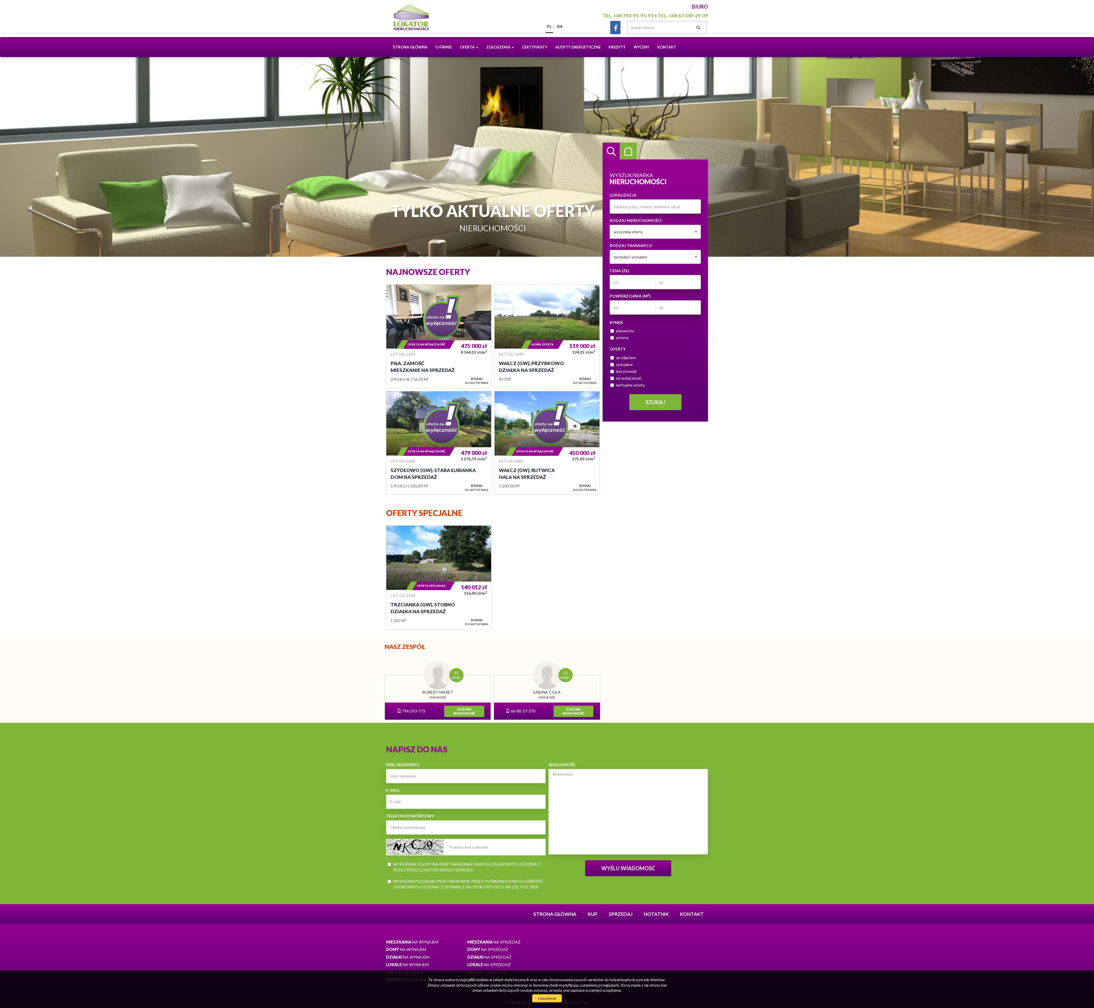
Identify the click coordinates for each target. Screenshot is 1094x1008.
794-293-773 (413, 711)
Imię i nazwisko (403, 764)
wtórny (622, 337)
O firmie (443, 47)
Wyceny (641, 47)
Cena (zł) (619, 270)
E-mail (393, 790)
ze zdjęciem (626, 357)
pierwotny (625, 330)
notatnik (656, 914)
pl (549, 26)
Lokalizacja (623, 195)
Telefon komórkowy (410, 815)
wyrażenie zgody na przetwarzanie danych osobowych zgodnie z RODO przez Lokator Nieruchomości (467, 867)
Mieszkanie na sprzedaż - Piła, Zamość (438, 336)
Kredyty (617, 47)
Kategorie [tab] (628, 151)
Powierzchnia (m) (630, 295)
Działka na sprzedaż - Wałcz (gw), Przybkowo (547, 336)
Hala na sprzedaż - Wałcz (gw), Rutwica (547, 443)
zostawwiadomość (464, 711)
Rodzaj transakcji (631, 245)
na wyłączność (629, 378)
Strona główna (410, 47)
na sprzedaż (494, 942)
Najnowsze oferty (428, 272)
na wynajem (412, 942)
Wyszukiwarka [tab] (611, 151)
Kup (592, 914)
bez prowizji (626, 371)
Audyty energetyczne (578, 47)
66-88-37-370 (522, 711)
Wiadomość (561, 764)
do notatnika (476, 380)
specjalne (624, 364)
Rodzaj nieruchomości (636, 220)
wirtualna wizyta (630, 384)
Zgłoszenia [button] (498, 47)
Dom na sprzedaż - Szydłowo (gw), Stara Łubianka (438, 443)
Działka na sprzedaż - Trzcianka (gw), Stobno (438, 577)
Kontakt (666, 47)
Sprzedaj (620, 914)
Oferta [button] (467, 47)
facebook (615, 27)
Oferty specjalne (424, 513)
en (559, 26)
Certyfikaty (534, 47)
